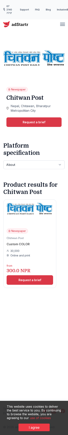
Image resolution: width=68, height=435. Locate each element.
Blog (48, 9)
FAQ (37, 9)
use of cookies (40, 418)
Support (24, 9)
